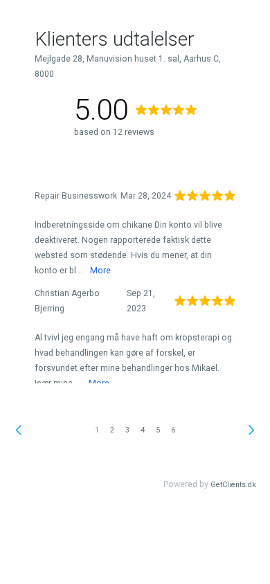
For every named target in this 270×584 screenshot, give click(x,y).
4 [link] (143, 430)
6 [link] (173, 430)
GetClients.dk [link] (233, 484)
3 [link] (127, 430)
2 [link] (112, 430)
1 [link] (97, 430)
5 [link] (158, 430)
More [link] (100, 270)
